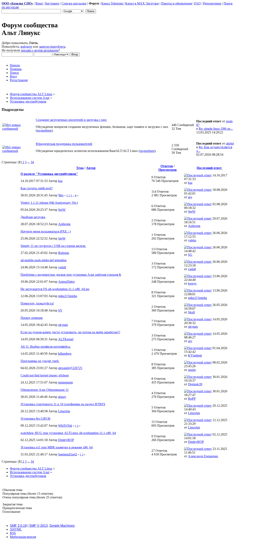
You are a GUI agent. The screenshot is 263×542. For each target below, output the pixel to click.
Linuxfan (64, 411)
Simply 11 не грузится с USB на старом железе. (53, 246)
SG (190, 254)
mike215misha (67, 296)
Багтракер (52, 3)
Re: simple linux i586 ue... (216, 128)
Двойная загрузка (33, 217)
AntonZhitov (66, 281)
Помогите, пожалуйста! (37, 303)
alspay (62, 396)
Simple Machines (62, 525)
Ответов (166, 166)
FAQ (197, 3)
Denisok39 (195, 384)
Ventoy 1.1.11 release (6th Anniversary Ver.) (49, 202)
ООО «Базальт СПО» (17, 3)
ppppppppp (65, 382)
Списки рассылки (74, 3)
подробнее (44, 130)
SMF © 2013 (38, 525)
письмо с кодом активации (40, 50)
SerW (62, 209)
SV (60, 310)
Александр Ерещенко (203, 456)
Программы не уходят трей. (40, 361)
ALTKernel (65, 339)
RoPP (192, 398)
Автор (91, 168)
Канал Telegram (112, 3)
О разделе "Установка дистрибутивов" (49, 174)
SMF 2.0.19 (18, 525)
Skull (191, 312)
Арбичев (64, 224)
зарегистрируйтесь (52, 46)
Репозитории (212, 3)
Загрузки (152, 3)
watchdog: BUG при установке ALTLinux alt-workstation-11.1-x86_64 (68, 433)
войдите (26, 46)
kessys (192, 283)
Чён (60, 195)
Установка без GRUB (35, 418)
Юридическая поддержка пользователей (64, 144)
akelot (230, 143)
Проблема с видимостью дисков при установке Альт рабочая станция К (71, 274)
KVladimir (195, 355)
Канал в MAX (135, 3)
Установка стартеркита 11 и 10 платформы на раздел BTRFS (63, 404)
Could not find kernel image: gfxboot (45, 375)
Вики (39, 3)
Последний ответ (210, 168)
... (29, 162)
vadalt (62, 267)
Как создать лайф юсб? (37, 188)
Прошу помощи (32, 318)
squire (192, 370)
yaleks (192, 240)
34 (32, 162)
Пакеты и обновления (176, 3)
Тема (80, 168)
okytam (63, 325)
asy (190, 197)
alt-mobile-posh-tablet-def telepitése (44, 260)
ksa (60, 181)
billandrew (65, 353)
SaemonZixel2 (67, 454)
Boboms (63, 253)
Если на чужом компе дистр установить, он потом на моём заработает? (70, 332)
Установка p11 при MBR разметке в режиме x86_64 (57, 447)
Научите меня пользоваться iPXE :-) (46, 231)
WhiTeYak (65, 425)
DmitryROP (66, 440)
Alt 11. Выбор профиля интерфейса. (46, 346)
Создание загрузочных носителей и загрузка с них (71, 120)
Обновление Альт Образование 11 (45, 389)
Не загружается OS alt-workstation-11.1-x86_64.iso (55, 289)
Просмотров (167, 169)
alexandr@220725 (70, 368)
